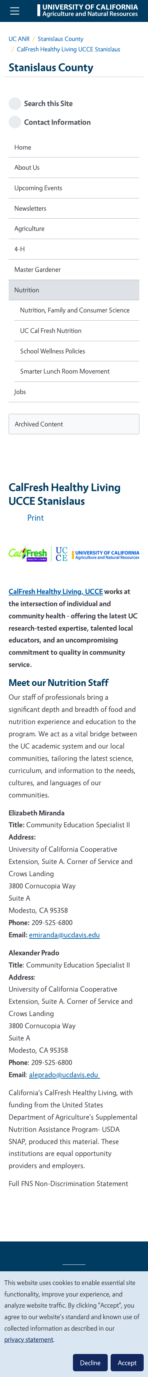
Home (22, 147)
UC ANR (19, 38)
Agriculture (29, 228)
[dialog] (74, 1324)
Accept (127, 1362)
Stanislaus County (60, 38)
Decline (90, 1362)
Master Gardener (37, 269)
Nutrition (26, 289)
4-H (19, 248)
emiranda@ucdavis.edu (64, 934)
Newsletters (30, 208)
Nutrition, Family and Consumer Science (75, 310)
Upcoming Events (38, 187)
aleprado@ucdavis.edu (64, 1074)
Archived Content (39, 424)
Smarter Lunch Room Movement (65, 371)
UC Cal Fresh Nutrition (51, 330)
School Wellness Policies (52, 351)
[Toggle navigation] (14, 10)
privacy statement (28, 1339)
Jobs (20, 391)
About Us (27, 167)
